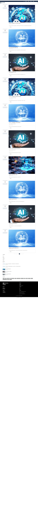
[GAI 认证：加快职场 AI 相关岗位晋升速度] (22, 87)
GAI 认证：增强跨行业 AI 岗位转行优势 (14, 23)
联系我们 (26, 1)
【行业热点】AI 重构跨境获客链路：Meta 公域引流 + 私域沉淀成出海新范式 (13, 266)
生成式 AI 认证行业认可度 (12, 199)
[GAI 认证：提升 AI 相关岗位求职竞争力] (22, 139)
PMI (19, 288)
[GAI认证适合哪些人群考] (22, 62)
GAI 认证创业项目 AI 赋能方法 (8, 271)
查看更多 (10, 51)
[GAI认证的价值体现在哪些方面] (22, 38)
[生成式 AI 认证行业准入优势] (22, 165)
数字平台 (4, 288)
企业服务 (20, 284)
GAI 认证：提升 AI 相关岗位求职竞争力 (14, 148)
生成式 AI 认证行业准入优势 (13, 174)
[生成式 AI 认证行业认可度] (22, 189)
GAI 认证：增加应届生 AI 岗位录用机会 (14, 122)
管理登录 (21, 297)
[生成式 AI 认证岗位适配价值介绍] (22, 238)
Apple (19, 289)
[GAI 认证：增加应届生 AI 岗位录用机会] (22, 113)
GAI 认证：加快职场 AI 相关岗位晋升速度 (15, 96)
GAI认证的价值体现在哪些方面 (13, 47)
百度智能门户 (18, 297)
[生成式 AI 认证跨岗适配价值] (22, 214)
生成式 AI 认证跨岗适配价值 (13, 223)
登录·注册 (31, 1)
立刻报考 (33, 1)
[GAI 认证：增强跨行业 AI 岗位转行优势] (22, 13)
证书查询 (28, 1)
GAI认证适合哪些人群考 (12, 72)
